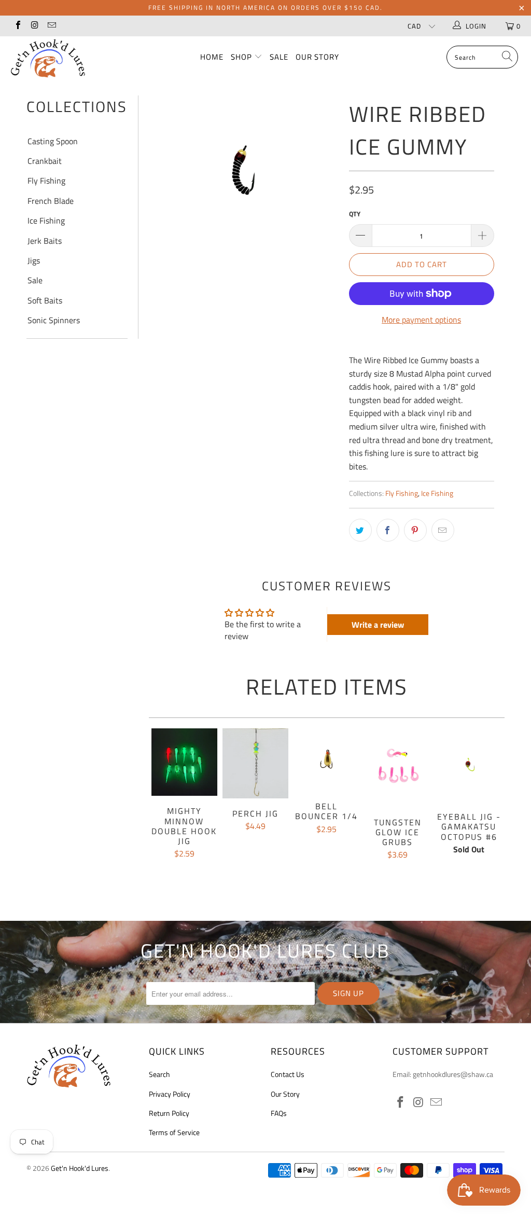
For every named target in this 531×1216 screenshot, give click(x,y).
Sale (279, 57)
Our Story (317, 57)
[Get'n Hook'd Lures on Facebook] (17, 26)
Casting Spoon (52, 141)
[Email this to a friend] (442, 530)
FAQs (279, 1113)
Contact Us (287, 1074)
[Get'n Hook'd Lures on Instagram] (34, 26)
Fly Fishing (46, 180)
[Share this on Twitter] (360, 530)
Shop (242, 57)
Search (159, 1074)
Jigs (33, 260)
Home (211, 57)
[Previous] (158, 810)
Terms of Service (174, 1132)
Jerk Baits (44, 240)
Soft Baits (44, 300)
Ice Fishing (46, 220)
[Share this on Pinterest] (415, 530)
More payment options (421, 319)
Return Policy (169, 1113)
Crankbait (44, 161)
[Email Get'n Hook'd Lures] (51, 26)
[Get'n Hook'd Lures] (47, 58)
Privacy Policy (169, 1093)
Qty (354, 214)
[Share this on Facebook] (387, 530)
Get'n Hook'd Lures (79, 1168)
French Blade (50, 200)
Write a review (378, 624)
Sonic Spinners (53, 320)
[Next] (494, 810)
